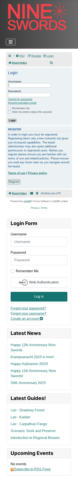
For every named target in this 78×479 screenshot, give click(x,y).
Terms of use (16, 173)
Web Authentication (43, 282)
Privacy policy (37, 173)
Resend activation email (22, 102)
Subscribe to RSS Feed (32, 469)
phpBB (27, 201)
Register (14, 182)
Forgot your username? (28, 313)
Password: (14, 91)
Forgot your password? (28, 308)
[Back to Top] (70, 471)
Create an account (25, 318)
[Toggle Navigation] (10, 42)
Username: (15, 81)
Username (19, 234)
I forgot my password (20, 99)
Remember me (20, 108)
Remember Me (27, 271)
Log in (39, 296)
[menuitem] (20, 56)
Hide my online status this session (31, 112)
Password (18, 252)
